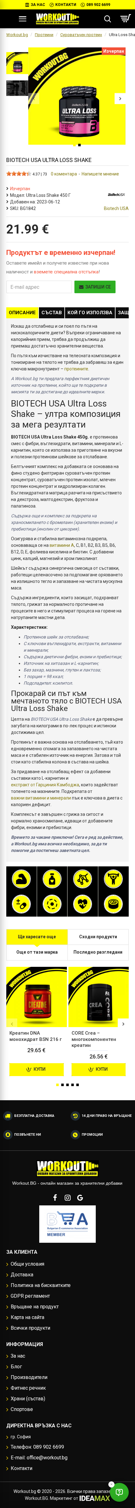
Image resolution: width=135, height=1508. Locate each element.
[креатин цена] (113, 879)
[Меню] (22, 19)
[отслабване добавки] (52, 879)
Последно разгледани (97, 952)
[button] (33, 98)
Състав (51, 312)
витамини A (62, 545)
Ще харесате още (37, 936)
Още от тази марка (37, 952)
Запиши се (98, 286)
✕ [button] (111, 1484)
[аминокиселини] (82, 879)
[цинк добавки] (113, 904)
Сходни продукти (98, 936)
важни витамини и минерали (41, 797)
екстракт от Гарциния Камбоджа (45, 784)
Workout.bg (17, 34)
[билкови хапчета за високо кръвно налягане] (82, 904)
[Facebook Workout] (55, 1197)
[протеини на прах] (21, 879)
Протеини (44, 34)
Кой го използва (90, 312)
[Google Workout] (80, 1197)
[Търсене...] (107, 18)
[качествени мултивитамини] (21, 904)
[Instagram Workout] (67, 1197)
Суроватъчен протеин (81, 34)
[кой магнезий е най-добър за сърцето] (52, 904)
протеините (76, 368)
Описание (22, 312)
